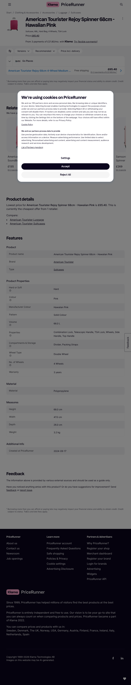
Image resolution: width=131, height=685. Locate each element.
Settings (65, 158)
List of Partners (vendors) (32, 147)
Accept (65, 166)
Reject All (65, 174)
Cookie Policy (27, 125)
